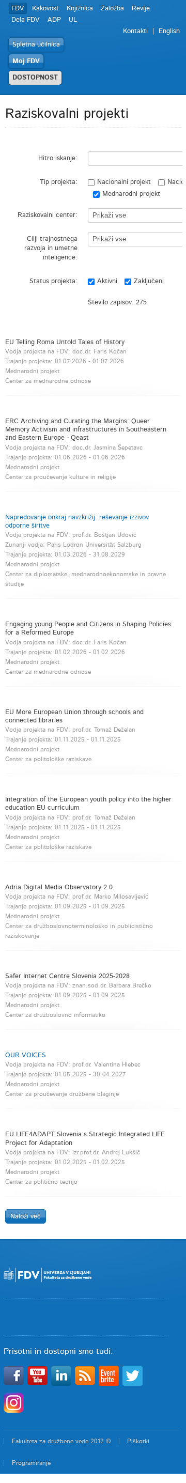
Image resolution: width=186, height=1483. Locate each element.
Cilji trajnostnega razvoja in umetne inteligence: (51, 248)
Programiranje (31, 1463)
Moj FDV (26, 61)
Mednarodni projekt (131, 194)
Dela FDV (25, 20)
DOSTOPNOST (35, 77)
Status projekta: (53, 281)
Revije (141, 8)
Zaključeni (149, 281)
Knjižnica (80, 8)
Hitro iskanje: (58, 158)
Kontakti (135, 31)
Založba (112, 8)
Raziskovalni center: (48, 215)
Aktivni (107, 281)
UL (73, 20)
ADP (54, 20)
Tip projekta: (59, 182)
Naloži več (25, 1216)
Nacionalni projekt (124, 182)
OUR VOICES (25, 1055)
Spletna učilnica (36, 44)
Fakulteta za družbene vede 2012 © (61, 1441)
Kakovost (45, 8)
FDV (17, 8)
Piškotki (138, 1441)
